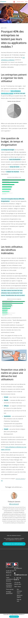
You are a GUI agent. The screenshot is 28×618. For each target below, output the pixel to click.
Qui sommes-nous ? (19, 591)
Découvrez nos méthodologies (14, 544)
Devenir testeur (20, 1)
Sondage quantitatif (9, 592)
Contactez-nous (14, 616)
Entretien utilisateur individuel (9, 585)
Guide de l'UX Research (10, 571)
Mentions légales (19, 596)
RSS (2, 480)
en (7, 566)
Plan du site (19, 600)
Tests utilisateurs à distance (10, 579)
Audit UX (8, 575)
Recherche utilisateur (20, 478)
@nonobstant (14, 504)
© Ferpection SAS (18, 569)
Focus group (9, 589)
